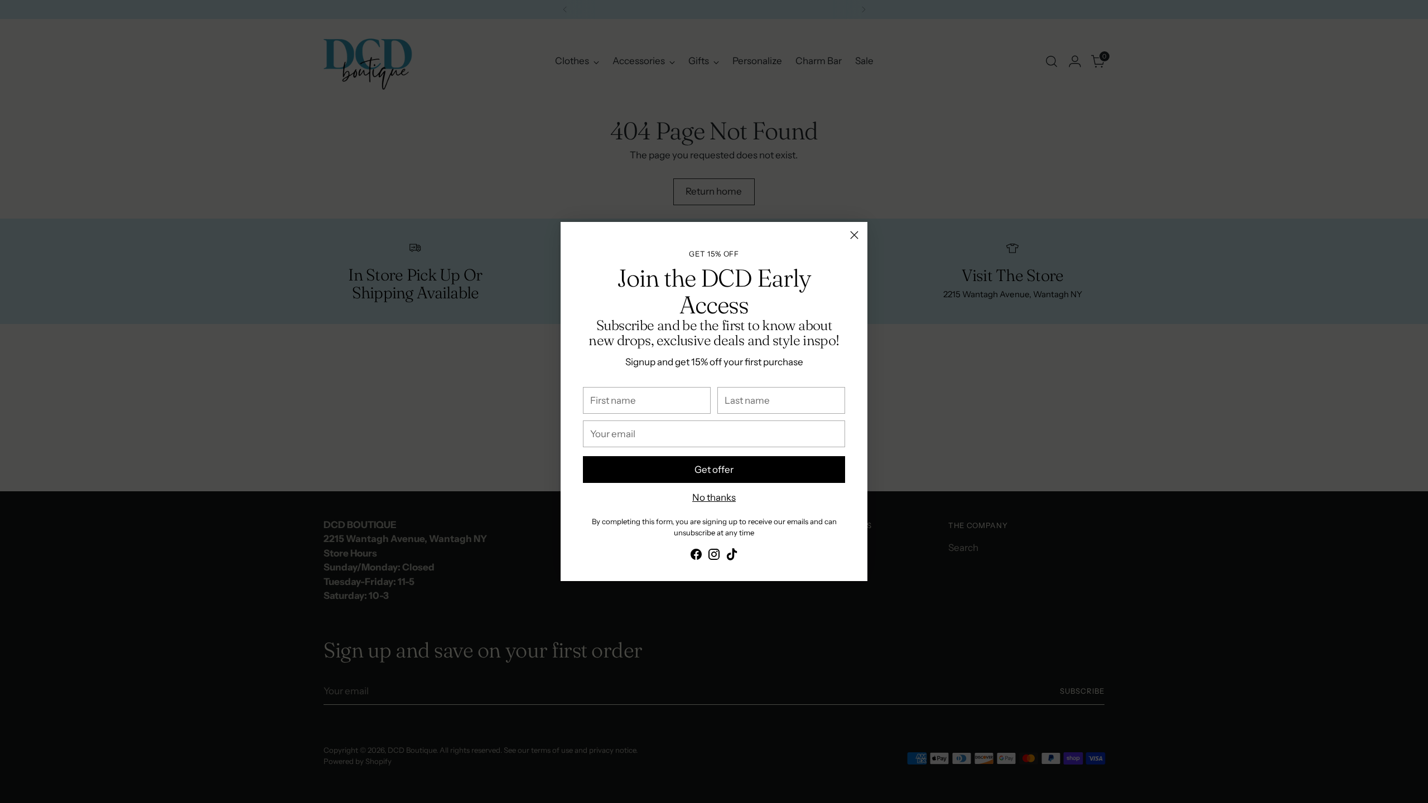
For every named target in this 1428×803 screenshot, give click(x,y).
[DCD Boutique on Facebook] (696, 556)
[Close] (854, 235)
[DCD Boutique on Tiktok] (732, 556)
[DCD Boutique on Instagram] (714, 556)
